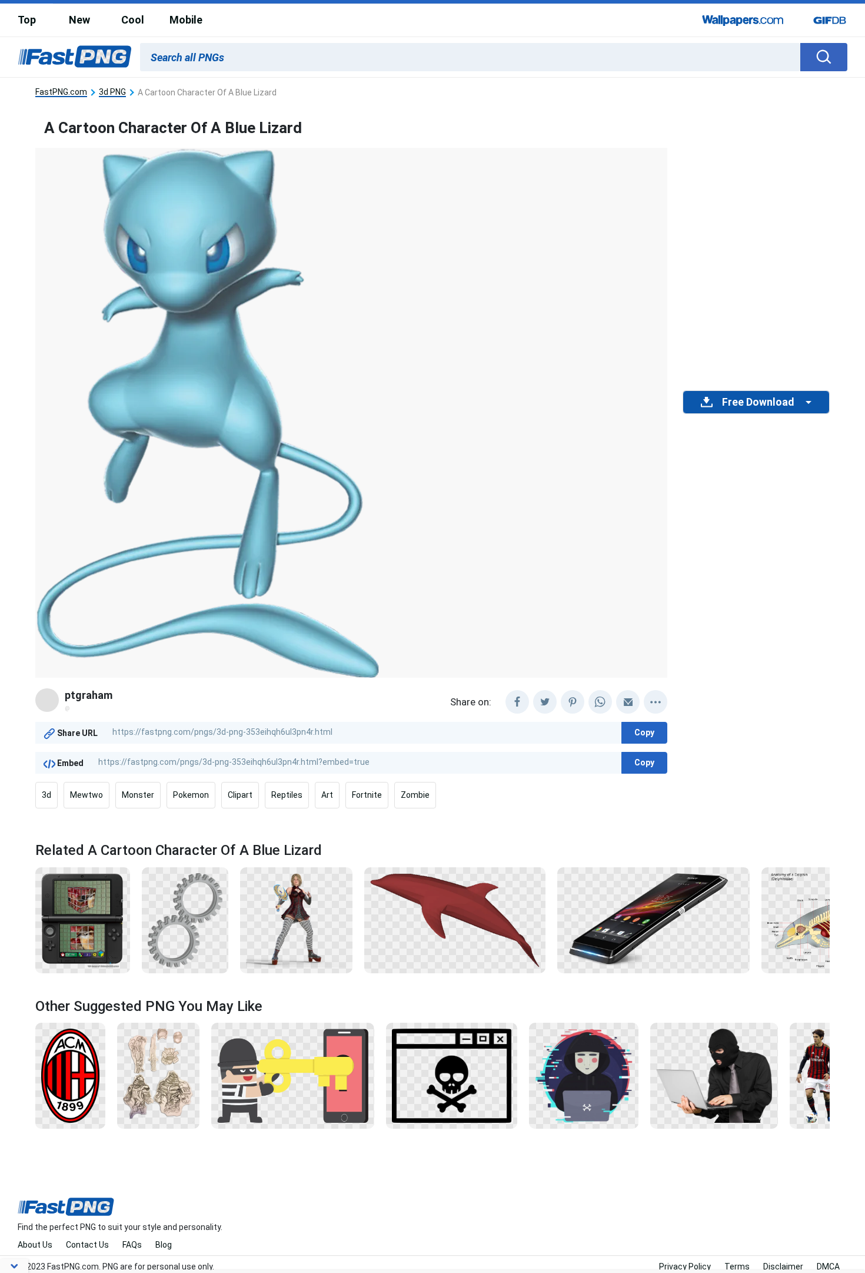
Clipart (240, 795)
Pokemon (191, 795)
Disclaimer (783, 1266)
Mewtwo (86, 795)
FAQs (132, 1244)
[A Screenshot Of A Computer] (451, 1075)
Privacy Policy (685, 1266)
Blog (163, 1244)
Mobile (185, 20)
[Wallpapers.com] (743, 20)
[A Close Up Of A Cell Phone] (653, 919)
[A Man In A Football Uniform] (816, 1075)
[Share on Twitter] (545, 702)
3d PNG (112, 92)
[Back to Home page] (75, 57)
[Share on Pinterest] (572, 702)
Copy (644, 732)
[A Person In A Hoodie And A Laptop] (584, 1075)
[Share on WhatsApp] (600, 702)
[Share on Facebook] (517, 702)
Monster (138, 795)
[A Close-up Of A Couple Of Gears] (185, 919)
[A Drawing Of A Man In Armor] (158, 1075)
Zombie (415, 795)
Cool (132, 20)
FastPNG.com (61, 92)
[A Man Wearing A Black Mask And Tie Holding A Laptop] (714, 1075)
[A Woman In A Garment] (296, 919)
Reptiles (286, 795)
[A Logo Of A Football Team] (70, 1075)
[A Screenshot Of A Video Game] (82, 919)
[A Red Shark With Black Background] (455, 919)
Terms (737, 1266)
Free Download (758, 402)
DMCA (828, 1266)
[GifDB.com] (829, 20)
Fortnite (367, 795)
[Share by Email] (628, 702)
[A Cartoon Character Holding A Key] (292, 1075)
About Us (35, 1244)
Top (27, 20)
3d (46, 795)
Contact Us (87, 1244)
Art (327, 795)
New (79, 20)
